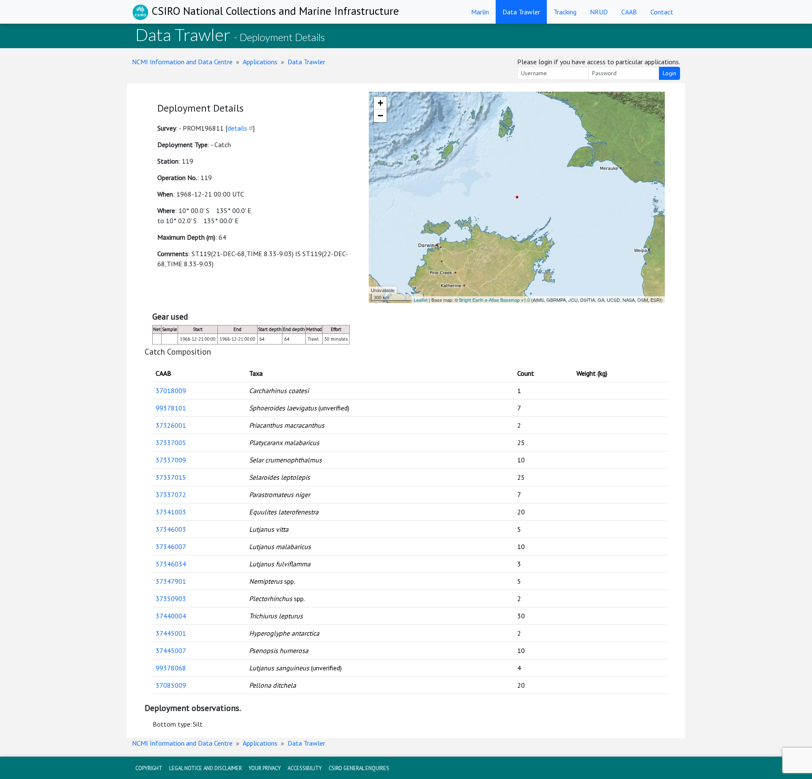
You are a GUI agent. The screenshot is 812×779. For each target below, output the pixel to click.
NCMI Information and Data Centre (182, 61)
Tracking (565, 12)
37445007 (171, 650)
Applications (260, 61)
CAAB (629, 12)
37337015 (171, 477)
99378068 (171, 668)
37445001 (171, 633)
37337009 (171, 460)
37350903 (171, 598)
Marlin (480, 12)
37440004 (171, 616)
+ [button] (380, 103)
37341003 (171, 512)
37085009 (171, 685)
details (237, 128)
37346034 (171, 564)
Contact (661, 12)
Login (669, 73)
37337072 (171, 494)
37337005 (171, 442)
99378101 (171, 408)
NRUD (599, 12)
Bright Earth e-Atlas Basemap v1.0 (494, 299)
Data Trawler (521, 12)
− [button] (380, 115)
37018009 (171, 390)
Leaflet (421, 299)
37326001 (171, 425)
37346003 (171, 529)
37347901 (171, 581)
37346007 (171, 546)
